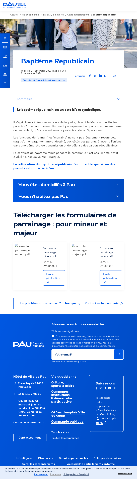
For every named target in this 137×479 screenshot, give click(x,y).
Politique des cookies (107, 458)
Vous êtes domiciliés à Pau (46, 184)
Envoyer (70, 303)
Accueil (14, 14)
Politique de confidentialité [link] (76, 474)
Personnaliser (125, 473)
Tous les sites (60, 432)
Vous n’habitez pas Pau (43, 196)
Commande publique (67, 421)
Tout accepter (41, 474)
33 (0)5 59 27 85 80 (29, 394)
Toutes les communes (65, 438)
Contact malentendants (104, 303)
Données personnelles (73, 458)
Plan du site (45, 458)
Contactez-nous (30, 437)
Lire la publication (55, 276)
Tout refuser (55, 474)
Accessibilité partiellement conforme (91, 464)
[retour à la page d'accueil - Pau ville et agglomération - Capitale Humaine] (14, 8)
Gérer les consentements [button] (38, 464)
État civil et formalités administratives (44, 80)
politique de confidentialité (100, 346)
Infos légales (24, 458)
